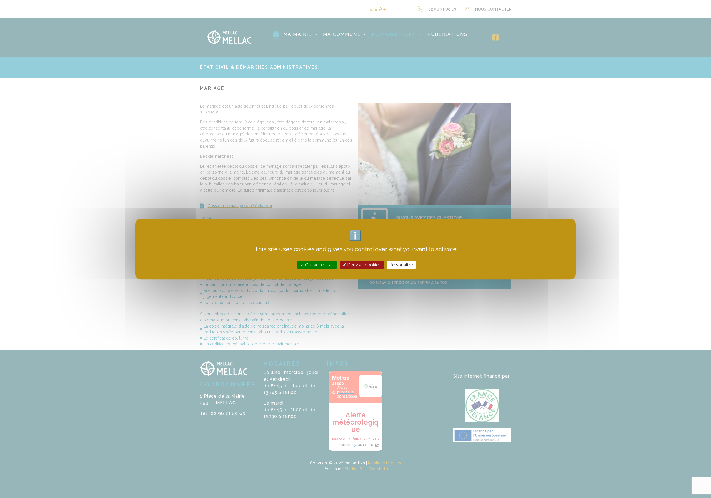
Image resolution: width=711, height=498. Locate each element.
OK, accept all (319, 264)
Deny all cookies (363, 264)
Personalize (401, 264)
